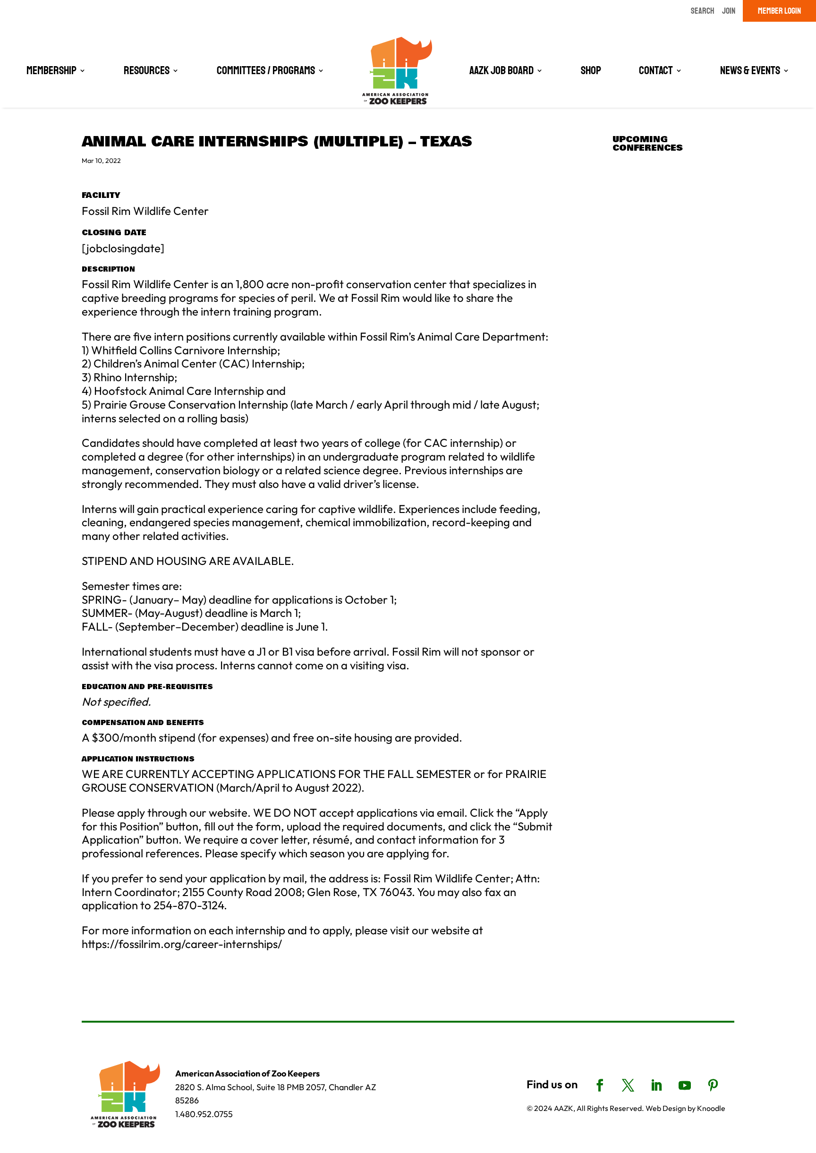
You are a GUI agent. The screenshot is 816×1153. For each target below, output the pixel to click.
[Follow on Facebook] (599, 1085)
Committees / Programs (266, 70)
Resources (147, 70)
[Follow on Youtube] (684, 1085)
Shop (591, 70)
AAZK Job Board (501, 70)
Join (728, 11)
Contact (656, 70)
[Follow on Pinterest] (713, 1085)
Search (702, 11)
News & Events (750, 70)
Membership (51, 70)
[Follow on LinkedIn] (656, 1085)
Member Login (779, 11)
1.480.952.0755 (204, 1114)
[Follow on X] (628, 1085)
